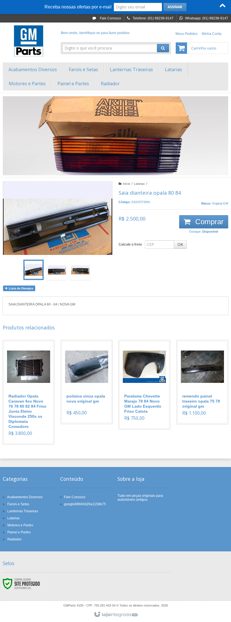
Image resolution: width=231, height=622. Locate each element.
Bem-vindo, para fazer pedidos (95, 33)
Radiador (14, 539)
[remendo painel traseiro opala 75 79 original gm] (202, 382)
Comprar (208, 221)
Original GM (220, 203)
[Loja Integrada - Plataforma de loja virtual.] (116, 614)
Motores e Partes (20, 525)
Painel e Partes (19, 532)
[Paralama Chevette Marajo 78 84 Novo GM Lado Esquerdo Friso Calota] (144, 385)
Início (126, 183)
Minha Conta (211, 34)
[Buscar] (163, 48)
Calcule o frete (130, 244)
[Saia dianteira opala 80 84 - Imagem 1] (33, 270)
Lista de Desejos (20, 288)
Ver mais (32, 415)
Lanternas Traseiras (22, 511)
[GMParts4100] (28, 41)
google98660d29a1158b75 (85, 504)
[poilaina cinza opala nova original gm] (86, 382)
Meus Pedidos (186, 34)
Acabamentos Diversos (25, 497)
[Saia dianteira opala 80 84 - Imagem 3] (80, 270)
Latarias (139, 183)
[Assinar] (174, 7)
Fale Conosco (110, 18)
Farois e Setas (18, 504)
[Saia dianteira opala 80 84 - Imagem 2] (57, 270)
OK (180, 244)
